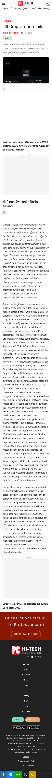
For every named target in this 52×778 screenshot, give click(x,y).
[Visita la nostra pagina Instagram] (28, 657)
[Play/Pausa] (6, 81)
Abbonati (43, 8)
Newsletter (30, 8)
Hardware (26, 674)
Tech (26, 706)
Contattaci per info (26, 634)
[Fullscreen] (45, 81)
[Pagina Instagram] (48, 3)
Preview (7, 38)
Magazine (8, 21)
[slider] (15, 81)
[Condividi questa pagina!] (32, 774)
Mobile (26, 680)
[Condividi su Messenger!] (10, 774)
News (17, 8)
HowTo (26, 701)
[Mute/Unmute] (9, 81)
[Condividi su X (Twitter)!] (25, 774)
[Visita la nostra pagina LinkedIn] (31, 657)
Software (26, 685)
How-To (7, 8)
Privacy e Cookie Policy (26, 761)
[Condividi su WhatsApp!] (18, 774)
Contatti (26, 757)
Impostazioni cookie (26, 765)
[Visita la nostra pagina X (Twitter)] (36, 657)
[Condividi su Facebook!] (3, 774)
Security (26, 696)
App (26, 690)
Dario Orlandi (10, 33)
